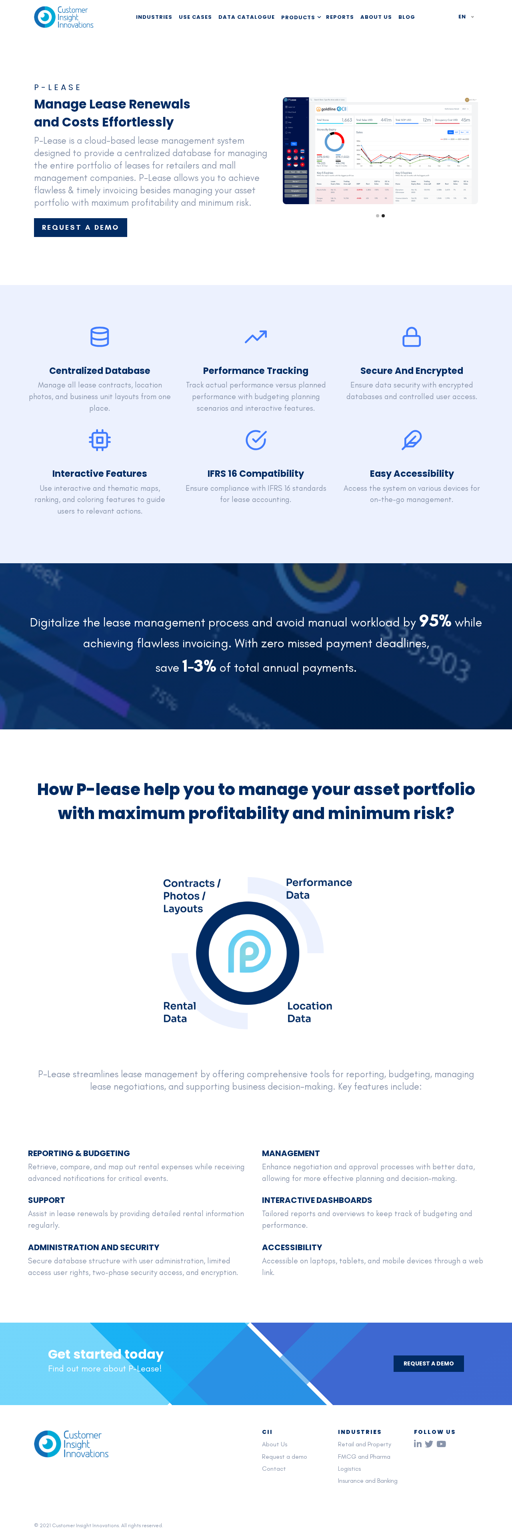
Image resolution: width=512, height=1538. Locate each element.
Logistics (349, 1468)
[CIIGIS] (64, 17)
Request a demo (284, 1456)
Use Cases (195, 17)
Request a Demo (429, 1363)
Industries (154, 17)
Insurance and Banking (368, 1480)
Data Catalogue (246, 17)
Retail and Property (364, 1444)
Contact (274, 1468)
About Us (376, 17)
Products (298, 17)
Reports (340, 17)
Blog (406, 17)
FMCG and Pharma (364, 1456)
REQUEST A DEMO (80, 227)
